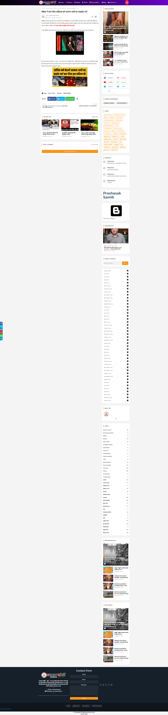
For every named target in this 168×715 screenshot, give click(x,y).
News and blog (118, 128)
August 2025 (116, 307)
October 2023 (116, 373)
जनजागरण (59, 93)
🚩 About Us (68, 2)
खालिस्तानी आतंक (107, 139)
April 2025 (116, 319)
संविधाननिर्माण (122, 147)
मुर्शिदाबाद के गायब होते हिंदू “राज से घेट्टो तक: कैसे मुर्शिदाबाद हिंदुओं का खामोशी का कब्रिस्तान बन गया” (121, 38)
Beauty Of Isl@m (108, 114)
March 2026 (116, 285)
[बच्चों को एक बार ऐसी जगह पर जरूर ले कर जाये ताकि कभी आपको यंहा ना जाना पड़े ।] (108, 594)
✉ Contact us (86, 706)
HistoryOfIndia (115, 123)
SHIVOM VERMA (121, 103)
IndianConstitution (108, 125)
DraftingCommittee (109, 120)
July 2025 (116, 310)
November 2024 (116, 334)
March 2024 (116, 358)
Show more (95, 116)
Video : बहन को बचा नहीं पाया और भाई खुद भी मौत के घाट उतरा (50, 133)
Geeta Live (106, 123)
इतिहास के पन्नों (115, 136)
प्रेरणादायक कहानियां (108, 144)
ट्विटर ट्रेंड (106, 142)
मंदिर (122, 144)
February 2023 (116, 397)
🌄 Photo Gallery (94, 2)
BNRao (106, 117)
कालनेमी (122, 136)
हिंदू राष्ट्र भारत (114, 150)
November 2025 (116, 298)
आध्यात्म (115, 133)
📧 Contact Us (112, 2)
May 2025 (116, 316)
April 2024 (116, 355)
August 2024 (116, 343)
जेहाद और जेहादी (49, 8)
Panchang (106, 131)
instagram (123, 77)
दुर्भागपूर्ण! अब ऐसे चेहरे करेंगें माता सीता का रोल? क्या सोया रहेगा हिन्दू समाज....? (121, 46)
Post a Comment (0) (70, 151)
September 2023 (116, 376)
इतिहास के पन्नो (107, 136)
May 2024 (116, 352)
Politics (113, 131)
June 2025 (116, 313)
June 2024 (116, 349)
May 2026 (116, 279)
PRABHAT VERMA (109, 103)
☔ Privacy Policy (96, 706)
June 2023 (116, 385)
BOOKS (111, 117)
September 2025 (116, 304)
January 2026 (116, 292)
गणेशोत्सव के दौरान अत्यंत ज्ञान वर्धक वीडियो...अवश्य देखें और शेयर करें (121, 577)
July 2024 (116, 346)
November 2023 (116, 370)
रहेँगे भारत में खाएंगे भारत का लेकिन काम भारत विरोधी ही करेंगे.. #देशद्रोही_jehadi (121, 54)
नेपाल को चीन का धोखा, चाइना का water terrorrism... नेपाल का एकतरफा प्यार (113, 248)
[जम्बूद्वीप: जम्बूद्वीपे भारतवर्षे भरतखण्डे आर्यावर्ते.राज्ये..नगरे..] (108, 570)
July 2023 (116, 382)
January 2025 (116, 328)
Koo (109, 91)
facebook (110, 77)
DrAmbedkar (119, 120)
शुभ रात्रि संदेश (115, 147)
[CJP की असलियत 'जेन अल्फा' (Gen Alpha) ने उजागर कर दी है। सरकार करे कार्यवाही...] (108, 62)
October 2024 (116, 337)
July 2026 (116, 273)
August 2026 (116, 270)
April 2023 (116, 391)
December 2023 (116, 367)
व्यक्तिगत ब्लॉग (107, 147)
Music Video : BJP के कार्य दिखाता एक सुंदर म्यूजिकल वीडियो (88, 133)
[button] (127, 2)
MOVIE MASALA (108, 128)
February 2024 (116, 361)
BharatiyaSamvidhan (120, 114)
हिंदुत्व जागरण (106, 150)
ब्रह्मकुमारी (117, 144)
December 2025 (116, 295)
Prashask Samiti (115, 411)
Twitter (62, 98)
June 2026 (116, 276)
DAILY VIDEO (51, 93)
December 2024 (116, 331)
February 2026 (116, 289)
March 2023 (116, 394)
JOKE (116, 125)
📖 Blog (104, 2)
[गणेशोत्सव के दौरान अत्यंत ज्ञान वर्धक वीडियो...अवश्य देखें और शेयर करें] (108, 578)
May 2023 (116, 388)
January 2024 (116, 364)
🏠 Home (61, 2)
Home (43, 8)
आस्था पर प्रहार (122, 133)
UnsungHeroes (107, 133)
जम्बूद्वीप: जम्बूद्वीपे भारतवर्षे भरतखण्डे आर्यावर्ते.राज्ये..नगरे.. (121, 568)
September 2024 (116, 340)
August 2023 (116, 379)
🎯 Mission (77, 2)
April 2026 (116, 282)
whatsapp (123, 82)
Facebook (53, 98)
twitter (123, 86)
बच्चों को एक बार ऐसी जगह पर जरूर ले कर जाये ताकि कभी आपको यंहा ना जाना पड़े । (121, 593)
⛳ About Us (76, 706)
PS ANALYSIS (120, 131)
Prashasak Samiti (112, 195)
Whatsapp (71, 98)
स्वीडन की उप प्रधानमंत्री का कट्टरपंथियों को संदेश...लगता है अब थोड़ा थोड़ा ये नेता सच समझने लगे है (121, 586)
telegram (110, 86)
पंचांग (120, 142)
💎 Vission (85, 2)
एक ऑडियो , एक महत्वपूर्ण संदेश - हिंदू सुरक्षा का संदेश (69, 133)
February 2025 (116, 325)
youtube (110, 82)
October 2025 (116, 301)
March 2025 (116, 322)
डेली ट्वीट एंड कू (114, 142)
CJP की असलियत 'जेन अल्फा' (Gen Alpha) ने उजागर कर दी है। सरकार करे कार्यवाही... (120, 62)
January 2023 (116, 400)
